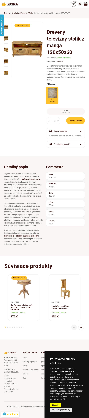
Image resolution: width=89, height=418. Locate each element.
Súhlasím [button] (55, 405)
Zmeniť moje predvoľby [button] (61, 410)
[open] (80, 4)
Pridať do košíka (75, 121)
